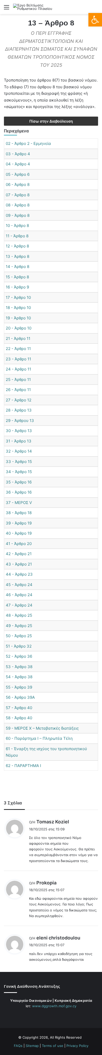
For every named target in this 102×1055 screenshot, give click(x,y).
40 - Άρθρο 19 (19, 533)
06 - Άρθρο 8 (18, 184)
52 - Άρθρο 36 (19, 656)
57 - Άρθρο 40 (19, 707)
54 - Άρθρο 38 (19, 676)
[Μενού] (6, 9)
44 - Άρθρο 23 (19, 574)
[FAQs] (60, 1016)
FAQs (18, 1046)
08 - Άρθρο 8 (18, 205)
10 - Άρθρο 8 (17, 225)
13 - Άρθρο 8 (17, 256)
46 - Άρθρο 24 (19, 594)
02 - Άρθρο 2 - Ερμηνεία (28, 143)
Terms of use (52, 1046)
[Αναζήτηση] (95, 9)
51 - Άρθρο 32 (19, 646)
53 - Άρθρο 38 (19, 666)
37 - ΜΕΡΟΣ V (19, 502)
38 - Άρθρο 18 (19, 512)
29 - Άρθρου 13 (20, 420)
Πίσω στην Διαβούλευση (51, 121)
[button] (95, 19)
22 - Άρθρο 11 (18, 348)
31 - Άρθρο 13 (18, 441)
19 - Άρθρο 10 (18, 317)
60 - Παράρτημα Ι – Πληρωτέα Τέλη (39, 738)
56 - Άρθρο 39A (20, 697)
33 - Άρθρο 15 (19, 461)
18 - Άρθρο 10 (18, 307)
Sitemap (32, 1046)
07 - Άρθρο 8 (18, 194)
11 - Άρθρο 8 (17, 235)
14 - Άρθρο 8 (17, 266)
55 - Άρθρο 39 (19, 687)
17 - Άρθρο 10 (18, 297)
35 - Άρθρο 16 (19, 482)
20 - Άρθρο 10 (18, 328)
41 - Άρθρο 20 (19, 543)
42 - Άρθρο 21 (19, 553)
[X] (48, 1016)
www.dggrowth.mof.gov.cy (54, 1006)
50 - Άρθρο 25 (19, 635)
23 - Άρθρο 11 (18, 359)
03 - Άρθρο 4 (18, 153)
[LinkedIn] (54, 1016)
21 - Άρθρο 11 (18, 338)
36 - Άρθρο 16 (19, 492)
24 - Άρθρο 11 (18, 369)
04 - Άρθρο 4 (18, 164)
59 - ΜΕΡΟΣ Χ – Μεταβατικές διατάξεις (42, 728)
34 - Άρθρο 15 (19, 471)
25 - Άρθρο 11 (18, 379)
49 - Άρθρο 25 (19, 625)
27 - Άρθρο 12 (18, 400)
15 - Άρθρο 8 (17, 276)
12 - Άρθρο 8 (17, 246)
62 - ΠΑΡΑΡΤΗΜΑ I (23, 765)
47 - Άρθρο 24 (19, 605)
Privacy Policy (77, 1046)
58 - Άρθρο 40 (19, 717)
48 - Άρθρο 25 (19, 615)
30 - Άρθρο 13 (19, 430)
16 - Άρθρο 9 (17, 287)
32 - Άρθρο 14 (19, 451)
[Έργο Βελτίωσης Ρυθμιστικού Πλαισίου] (34, 7)
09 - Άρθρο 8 (18, 215)
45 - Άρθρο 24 (19, 584)
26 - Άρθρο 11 (18, 389)
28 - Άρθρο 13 (19, 410)
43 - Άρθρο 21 (19, 564)
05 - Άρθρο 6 (18, 174)
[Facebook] (41, 1016)
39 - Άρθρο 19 (19, 523)
